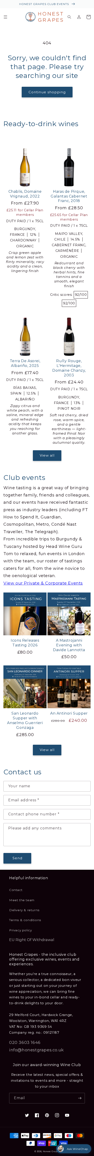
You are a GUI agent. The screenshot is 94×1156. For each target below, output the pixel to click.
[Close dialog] (89, 556)
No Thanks (24, 595)
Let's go (24, 587)
